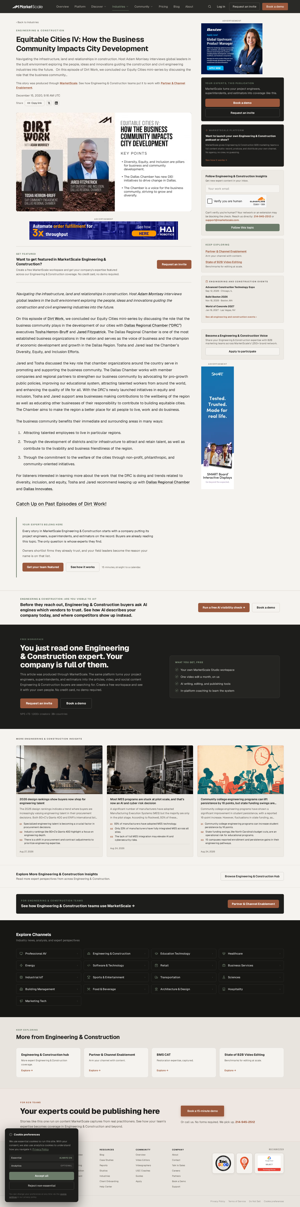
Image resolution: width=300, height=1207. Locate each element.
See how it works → (216, 160)
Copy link (36, 103)
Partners (176, 1175)
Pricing (163, 6)
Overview (62, 6)
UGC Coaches (143, 1170)
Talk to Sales (178, 1165)
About (189, 6)
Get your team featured (43, 567)
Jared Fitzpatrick (91, 331)
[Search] (209, 6)
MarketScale (68, 83)
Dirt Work (56, 318)
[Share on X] (49, 103)
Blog (176, 6)
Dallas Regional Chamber (168, 482)
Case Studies (106, 1160)
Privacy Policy (217, 1201)
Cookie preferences (274, 1201)
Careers (176, 1170)
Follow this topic (242, 227)
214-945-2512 (262, 216)
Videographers (143, 1165)
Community (141, 6)
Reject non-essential (42, 1185)
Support (176, 1186)
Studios (104, 1170)
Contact (176, 1160)
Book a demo (242, 103)
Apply (139, 1181)
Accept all (41, 1176)
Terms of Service (237, 1201)
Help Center (106, 1186)
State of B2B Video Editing (224, 262)
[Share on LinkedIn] (56, 103)
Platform (80, 6)
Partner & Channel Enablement (226, 251)
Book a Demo (179, 1181)
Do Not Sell (255, 1201)
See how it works (83, 567)
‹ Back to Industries (27, 22)
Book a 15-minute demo (202, 1111)
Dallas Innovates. (38, 488)
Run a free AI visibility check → (224, 607)
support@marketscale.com (222, 220)
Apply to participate (242, 351)
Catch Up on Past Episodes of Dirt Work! (61, 504)
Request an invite (244, 6)
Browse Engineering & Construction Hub (252, 876)
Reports (104, 1165)
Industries (118, 6)
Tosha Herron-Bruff (51, 331)
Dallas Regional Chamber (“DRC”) (152, 325)
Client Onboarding (109, 1181)
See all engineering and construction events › (231, 316)
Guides (139, 1175)
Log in (221, 6)
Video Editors (143, 1160)
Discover (97, 6)
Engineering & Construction (40, 30)
